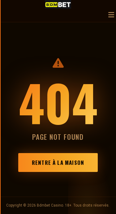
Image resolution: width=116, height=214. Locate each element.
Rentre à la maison (58, 162)
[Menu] (111, 15)
